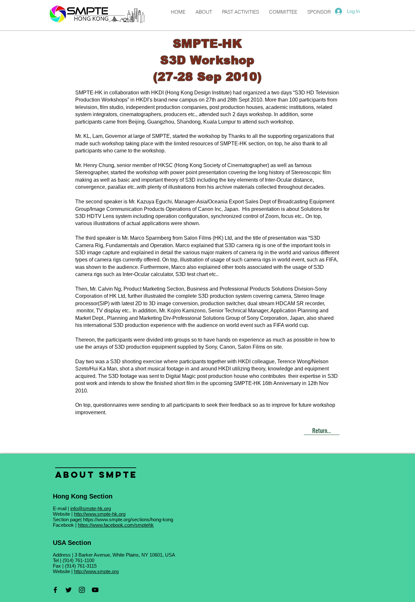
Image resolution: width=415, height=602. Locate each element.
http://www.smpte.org (96, 571)
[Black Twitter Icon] (69, 590)
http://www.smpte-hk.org (99, 514)
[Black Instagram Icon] (82, 590)
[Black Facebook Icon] (55, 590)
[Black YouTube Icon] (95, 590)
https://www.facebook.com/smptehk (116, 525)
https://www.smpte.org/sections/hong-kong (128, 519)
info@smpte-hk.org (90, 508)
